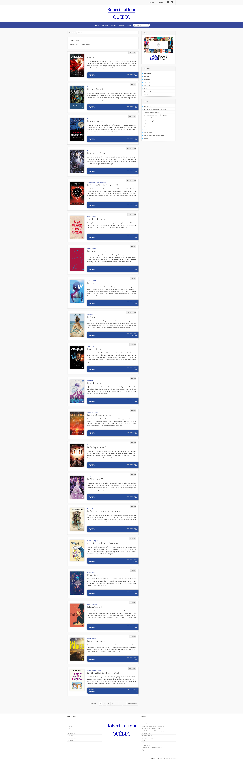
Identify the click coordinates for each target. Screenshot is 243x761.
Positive (91, 283)
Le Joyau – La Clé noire (97, 153)
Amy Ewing (90, 151)
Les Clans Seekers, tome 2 (99, 415)
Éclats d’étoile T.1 (95, 607)
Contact (160, 2)
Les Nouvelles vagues (97, 251)
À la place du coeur (96, 219)
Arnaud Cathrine (91, 217)
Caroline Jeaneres (92, 87)
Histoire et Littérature (149, 118)
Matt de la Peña (91, 638)
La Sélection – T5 (95, 479)
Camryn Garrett (91, 281)
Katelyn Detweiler (92, 572)
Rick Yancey (90, 119)
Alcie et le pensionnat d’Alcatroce (102, 543)
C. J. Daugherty (91, 183)
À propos (121, 25)
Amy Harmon (90, 380)
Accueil (97, 25)
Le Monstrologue (95, 121)
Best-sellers (147, 76)
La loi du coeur (94, 383)
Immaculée (92, 575)
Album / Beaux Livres (149, 106)
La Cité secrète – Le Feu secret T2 (102, 185)
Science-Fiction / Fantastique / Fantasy (154, 135)
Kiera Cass (90, 315)
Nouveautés (105, 25)
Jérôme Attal (98, 541)
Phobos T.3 (92, 57)
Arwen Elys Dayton (92, 412)
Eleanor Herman (91, 509)
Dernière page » (132, 703)
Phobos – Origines (95, 349)
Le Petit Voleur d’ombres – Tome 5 (103, 673)
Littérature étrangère (149, 121)
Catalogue (151, 2)
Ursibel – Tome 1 (95, 89)
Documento (147, 82)
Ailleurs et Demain (148, 73)
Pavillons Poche (148, 91)
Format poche (147, 85)
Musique (146, 127)
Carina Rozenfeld (101, 183)
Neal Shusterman (92, 604)
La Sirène (91, 317)
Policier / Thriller (148, 132)
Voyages (146, 138)
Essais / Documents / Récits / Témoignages (155, 115)
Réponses (146, 94)
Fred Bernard (91, 541)
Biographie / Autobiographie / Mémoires (155, 109)
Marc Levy (98, 670)
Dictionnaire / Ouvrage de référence (153, 112)
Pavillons (146, 88)
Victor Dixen (90, 55)
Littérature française (149, 124)
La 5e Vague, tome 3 (96, 447)
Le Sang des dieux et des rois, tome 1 (104, 511)
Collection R (75, 40)
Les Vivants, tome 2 (96, 641)
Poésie (145, 129)
